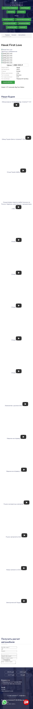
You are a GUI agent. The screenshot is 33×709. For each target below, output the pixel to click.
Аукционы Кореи (24, 23)
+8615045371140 (7, 691)
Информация (25, 8)
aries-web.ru (12, 704)
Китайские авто (8, 19)
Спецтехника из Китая (22, 19)
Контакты (11, 12)
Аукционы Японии (9, 23)
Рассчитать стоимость (10, 8)
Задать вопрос (7, 82)
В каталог (21, 12)
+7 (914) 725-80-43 (16, 5)
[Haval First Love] (6, 53)
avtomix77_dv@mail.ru (18, 696)
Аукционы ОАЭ (12, 27)
